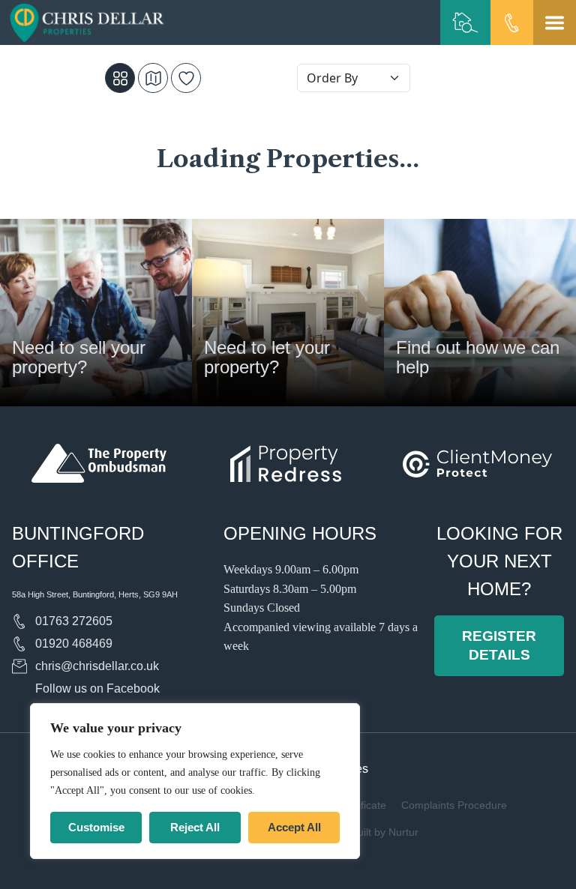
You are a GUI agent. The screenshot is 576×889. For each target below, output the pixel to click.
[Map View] (153, 78)
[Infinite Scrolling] (120, 78)
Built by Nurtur (384, 832)
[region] (195, 781)
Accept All (294, 827)
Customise (96, 827)
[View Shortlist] (186, 78)
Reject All (195, 827)
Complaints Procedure (454, 805)
